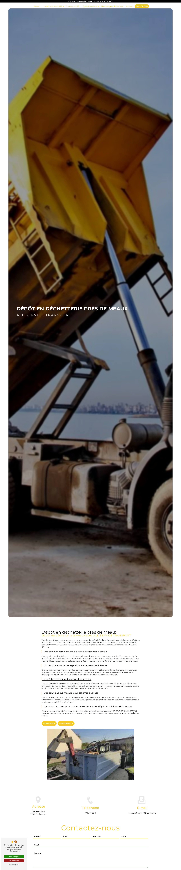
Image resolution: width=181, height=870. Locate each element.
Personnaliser (14, 865)
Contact (129, 6)
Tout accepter (13, 856)
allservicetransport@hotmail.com (142, 813)
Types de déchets (90, 6)
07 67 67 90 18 (107, 1)
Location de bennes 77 (53, 6)
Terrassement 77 (72, 6)
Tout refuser (14, 861)
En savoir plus (49, 723)
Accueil (37, 6)
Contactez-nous (66, 723)
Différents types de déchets (112, 6)
